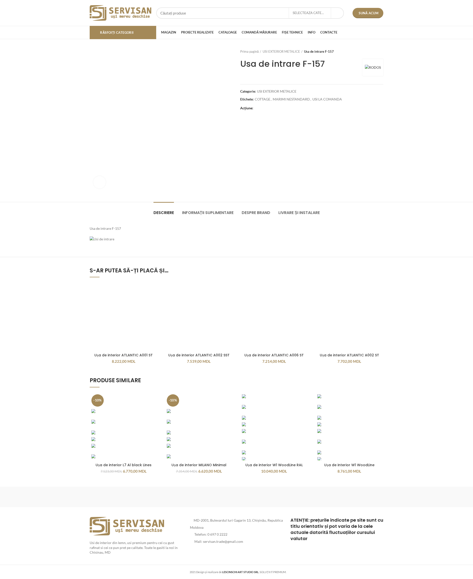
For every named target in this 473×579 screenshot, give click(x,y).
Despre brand (256, 212)
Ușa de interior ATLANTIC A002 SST (199, 355)
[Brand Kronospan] (278, 496)
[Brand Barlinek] (195, 496)
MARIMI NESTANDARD (291, 99)
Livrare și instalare (299, 212)
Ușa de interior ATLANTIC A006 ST (274, 355)
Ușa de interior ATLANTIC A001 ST (123, 355)
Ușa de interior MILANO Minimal (198, 465)
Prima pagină (249, 51)
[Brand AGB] (362, 496)
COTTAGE (262, 99)
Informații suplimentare (208, 212)
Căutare (337, 13)
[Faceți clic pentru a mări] (99, 182)
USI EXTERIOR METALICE (281, 51)
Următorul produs (380, 51)
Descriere (163, 212)
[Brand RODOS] (111, 496)
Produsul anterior (371, 51)
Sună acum (368, 13)
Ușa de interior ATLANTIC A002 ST (349, 355)
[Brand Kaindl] (320, 496)
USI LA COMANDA (327, 99)
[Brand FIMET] (236, 496)
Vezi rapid (154, 290)
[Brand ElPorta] (152, 496)
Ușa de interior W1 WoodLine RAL (274, 465)
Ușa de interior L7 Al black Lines (124, 465)
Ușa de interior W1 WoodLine (349, 465)
